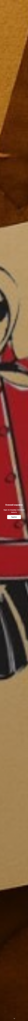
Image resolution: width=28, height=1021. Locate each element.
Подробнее (14, 517)
